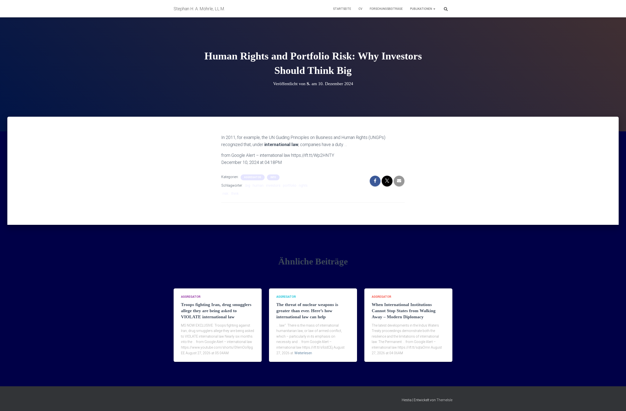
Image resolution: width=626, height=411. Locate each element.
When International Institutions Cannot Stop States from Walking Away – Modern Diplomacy (404, 310)
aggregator (252, 177)
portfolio (289, 185)
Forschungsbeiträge (386, 9)
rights (303, 185)
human (258, 185)
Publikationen (421, 9)
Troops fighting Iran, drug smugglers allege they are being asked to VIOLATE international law (216, 310)
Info (273, 177)
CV (360, 9)
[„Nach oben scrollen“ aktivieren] (616, 401)
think (235, 193)
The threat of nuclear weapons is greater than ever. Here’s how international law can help (307, 310)
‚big (247, 185)
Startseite (342, 9)
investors (273, 185)
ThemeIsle (444, 400)
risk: (226, 193)
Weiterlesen (303, 353)
